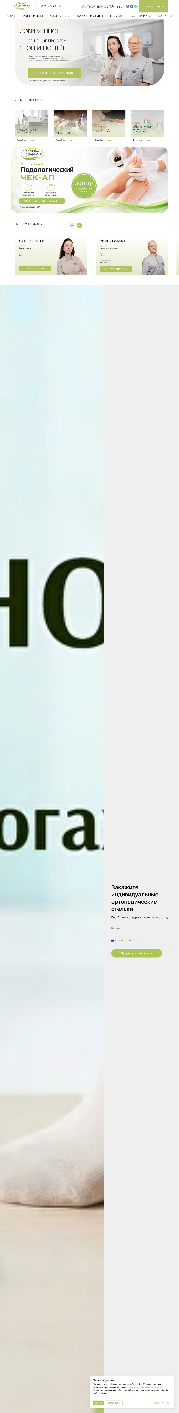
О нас (11, 16)
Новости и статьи (90, 16)
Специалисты (60, 16)
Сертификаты (141, 16)
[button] (153, 6)
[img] (127, 6)
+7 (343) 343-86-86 (51, 6)
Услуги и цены (33, 16)
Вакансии (117, 16)
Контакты (165, 16)
